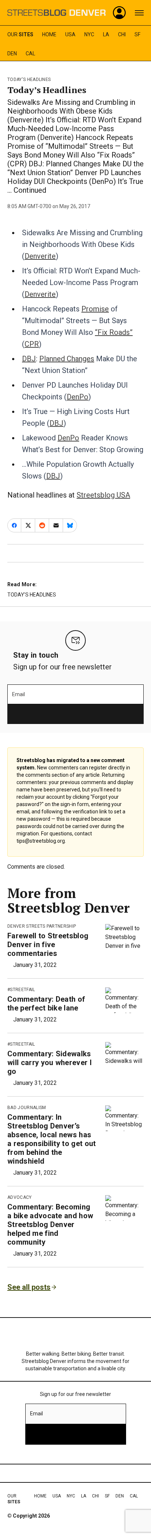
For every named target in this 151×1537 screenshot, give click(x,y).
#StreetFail (21, 989)
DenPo (77, 396)
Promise (95, 308)
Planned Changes (66, 358)
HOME (49, 34)
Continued (30, 190)
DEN (12, 53)
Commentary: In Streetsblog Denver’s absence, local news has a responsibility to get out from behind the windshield (51, 1139)
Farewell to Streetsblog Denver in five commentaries (47, 944)
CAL (30, 53)
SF (137, 34)
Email (18, 694)
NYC (89, 34)
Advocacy (19, 1197)
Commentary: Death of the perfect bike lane (46, 1003)
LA (106, 34)
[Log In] (119, 12)
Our (20, 34)
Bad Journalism (26, 1107)
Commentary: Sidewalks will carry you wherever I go (49, 1062)
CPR (32, 344)
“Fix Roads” (114, 332)
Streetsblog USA (103, 495)
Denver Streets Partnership (41, 926)
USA (70, 34)
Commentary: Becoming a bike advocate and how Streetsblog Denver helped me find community (50, 1224)
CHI (122, 34)
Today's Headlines (29, 79)
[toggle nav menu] (139, 12)
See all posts (29, 1287)
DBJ (29, 358)
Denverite (40, 256)
